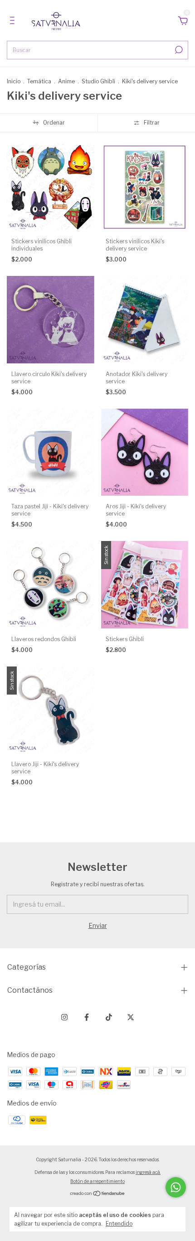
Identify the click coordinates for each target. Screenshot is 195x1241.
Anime (66, 81)
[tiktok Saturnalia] (108, 1017)
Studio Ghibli (98, 81)
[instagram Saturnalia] (64, 1017)
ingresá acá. (148, 1172)
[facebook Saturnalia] (86, 1017)
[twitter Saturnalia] (130, 1017)
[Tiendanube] (97, 1194)
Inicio (13, 81)
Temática (39, 81)
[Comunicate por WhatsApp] (176, 1187)
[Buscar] (178, 49)
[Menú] (14, 21)
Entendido (119, 1223)
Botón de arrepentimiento (97, 1181)
